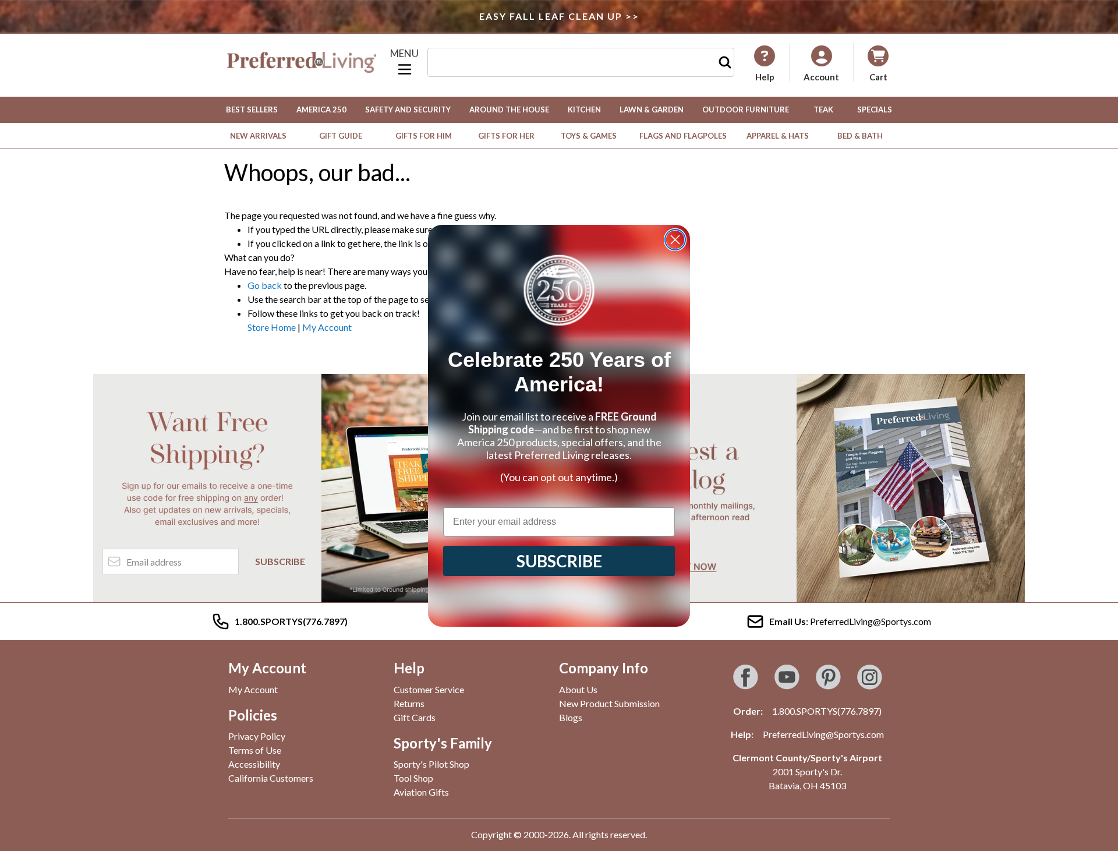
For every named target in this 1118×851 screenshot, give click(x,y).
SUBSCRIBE (559, 561)
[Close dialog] (675, 239)
